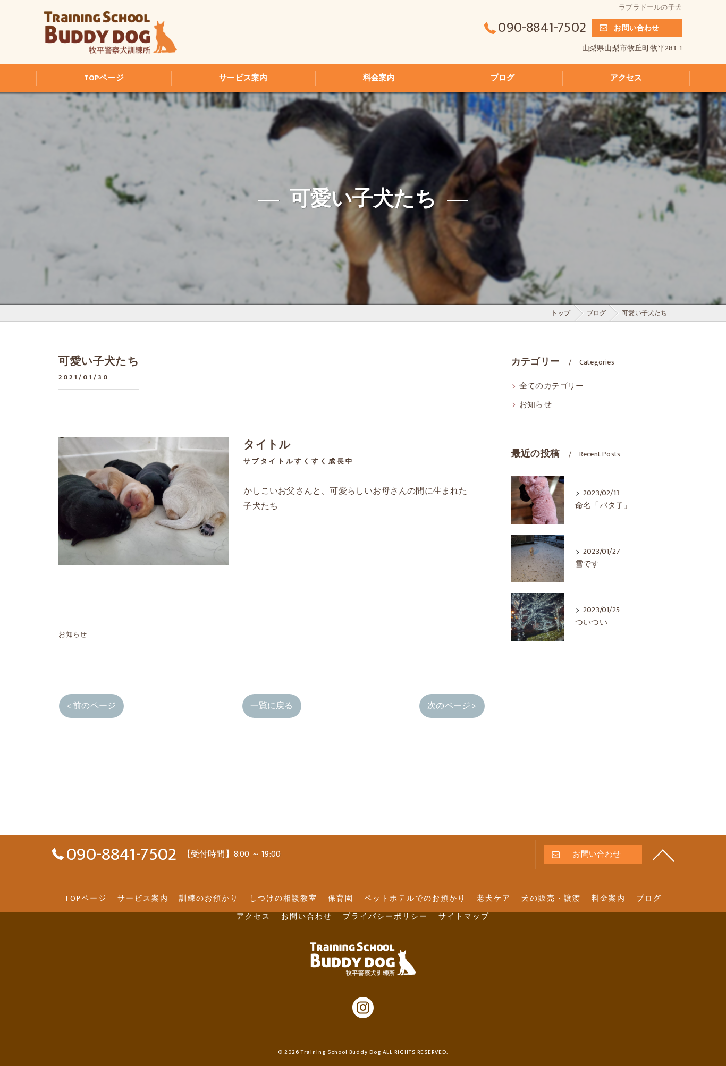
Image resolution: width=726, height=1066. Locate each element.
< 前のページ (91, 706)
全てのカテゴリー (551, 386)
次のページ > (451, 706)
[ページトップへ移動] (663, 854)
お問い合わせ (636, 28)
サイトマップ (463, 917)
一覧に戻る (271, 706)
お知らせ (72, 634)
